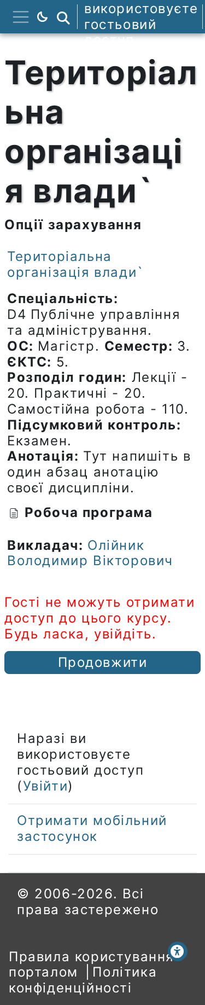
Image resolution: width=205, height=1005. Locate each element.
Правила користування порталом (91, 964)
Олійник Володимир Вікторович (90, 553)
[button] (63, 16)
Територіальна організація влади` (75, 264)
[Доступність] (178, 951)
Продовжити (103, 662)
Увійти (45, 786)
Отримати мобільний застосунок (92, 828)
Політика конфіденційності (83, 980)
